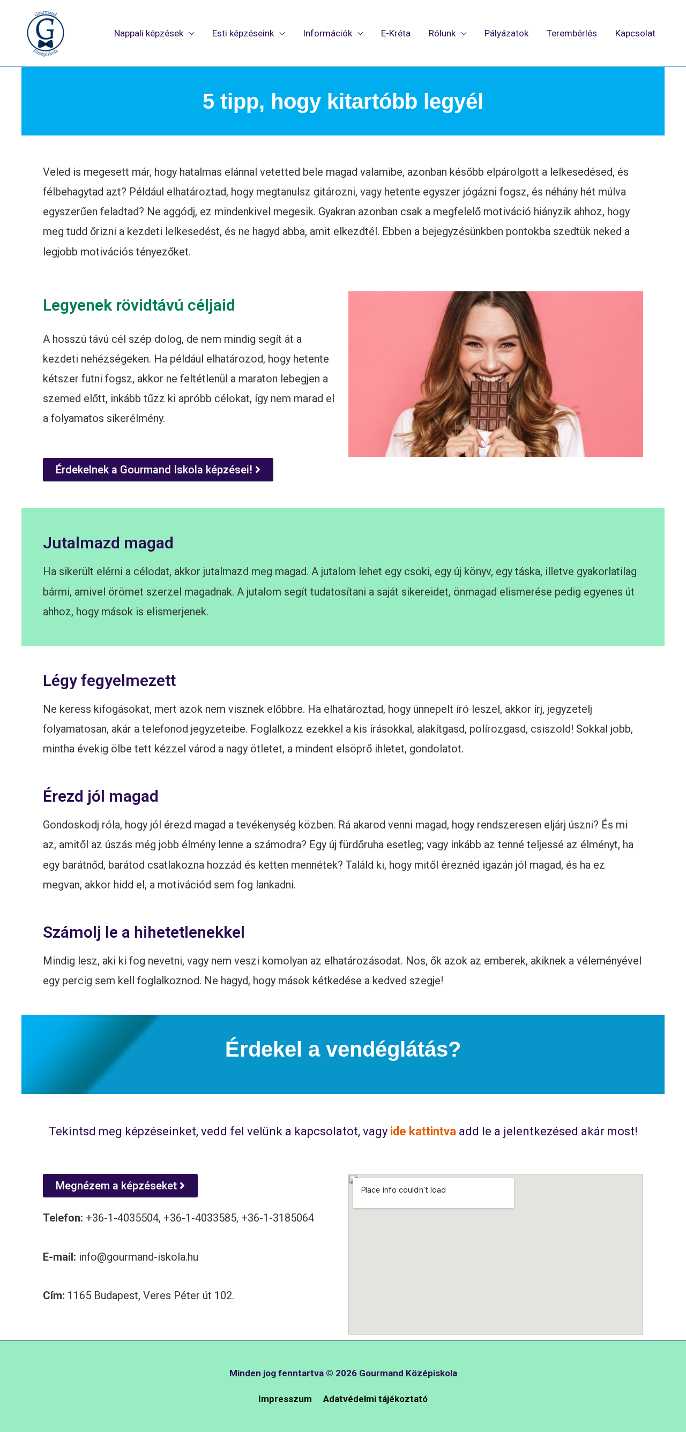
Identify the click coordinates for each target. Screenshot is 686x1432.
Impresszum (285, 1398)
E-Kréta (396, 33)
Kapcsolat (635, 33)
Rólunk (442, 33)
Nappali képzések (148, 33)
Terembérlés (572, 33)
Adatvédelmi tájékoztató (375, 1398)
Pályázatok (506, 33)
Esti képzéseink (243, 33)
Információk (327, 33)
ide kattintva (421, 1131)
